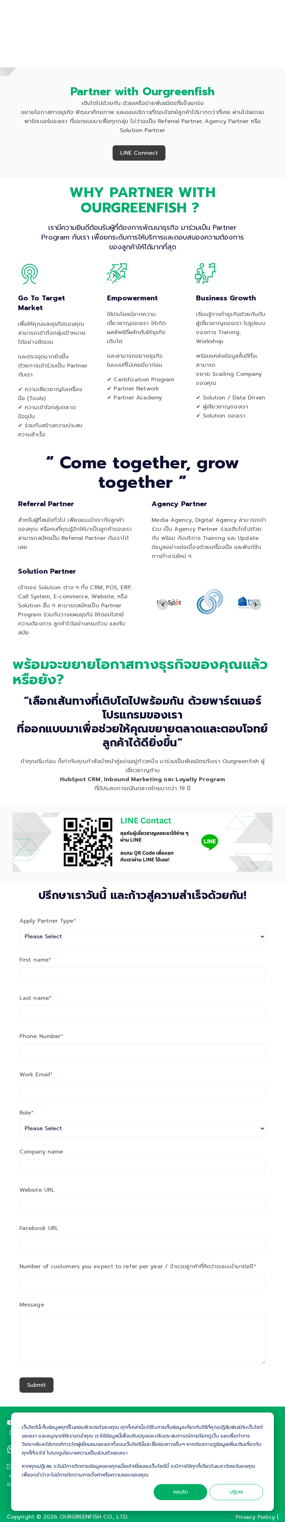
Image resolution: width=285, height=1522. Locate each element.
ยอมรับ (180, 1492)
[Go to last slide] (162, 604)
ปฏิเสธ (236, 1492)
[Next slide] (255, 604)
